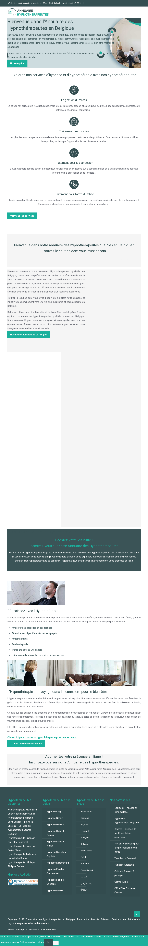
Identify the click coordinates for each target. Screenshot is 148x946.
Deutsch (85, 818)
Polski (84, 857)
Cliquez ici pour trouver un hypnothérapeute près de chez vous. (42, 737)
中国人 (84, 889)
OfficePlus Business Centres (124, 890)
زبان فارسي (86, 883)
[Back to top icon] (137, 914)
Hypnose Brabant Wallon (55, 843)
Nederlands (86, 850)
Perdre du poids (20, 644)
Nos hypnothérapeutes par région (28, 334)
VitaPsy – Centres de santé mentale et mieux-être (125, 833)
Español (85, 831)
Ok (48, 942)
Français (85, 837)
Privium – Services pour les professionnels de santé (126, 847)
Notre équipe (17, 63)
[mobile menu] (135, 12)
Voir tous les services (22, 216)
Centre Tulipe (121, 881)
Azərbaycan (86, 811)
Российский (87, 870)
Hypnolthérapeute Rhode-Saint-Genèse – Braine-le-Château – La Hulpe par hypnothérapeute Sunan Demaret (21, 825)
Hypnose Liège (54, 811)
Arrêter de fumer (20, 638)
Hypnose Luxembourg (58, 862)
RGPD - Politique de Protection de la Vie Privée (32, 929)
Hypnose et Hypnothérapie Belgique (126, 820)
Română (85, 863)
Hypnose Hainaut (55, 824)
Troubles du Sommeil (125, 858)
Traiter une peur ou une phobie (27, 649)
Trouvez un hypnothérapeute (26, 743)
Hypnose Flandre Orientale (55, 881)
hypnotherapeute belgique (28, 576)
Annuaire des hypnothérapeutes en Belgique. (52, 919)
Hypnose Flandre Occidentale (55, 871)
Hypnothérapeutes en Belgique (27, 783)
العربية (84, 876)
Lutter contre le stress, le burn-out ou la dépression (38, 655)
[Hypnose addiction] (23, 884)
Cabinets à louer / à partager (124, 873)
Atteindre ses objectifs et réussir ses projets (34, 633)
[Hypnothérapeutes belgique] (28, 12)
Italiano (84, 844)
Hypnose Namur (55, 818)
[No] (56, 943)
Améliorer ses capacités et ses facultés (32, 627)
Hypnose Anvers (55, 890)
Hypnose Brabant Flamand (55, 833)
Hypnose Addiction (124, 864)
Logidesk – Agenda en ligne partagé (125, 810)
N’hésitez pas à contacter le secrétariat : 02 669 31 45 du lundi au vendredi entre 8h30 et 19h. (47, 3)
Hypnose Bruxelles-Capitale (57, 854)
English (84, 824)
